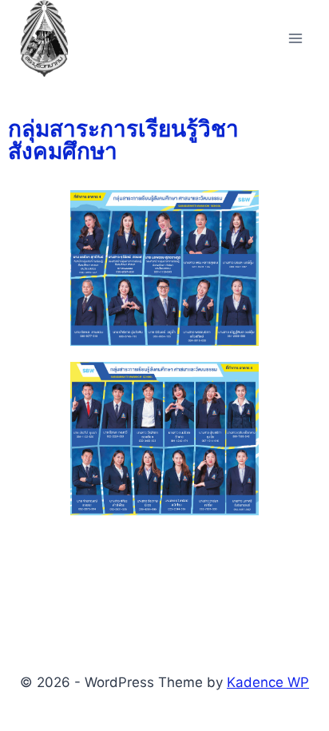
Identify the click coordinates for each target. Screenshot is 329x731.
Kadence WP (268, 682)
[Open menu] (295, 38)
